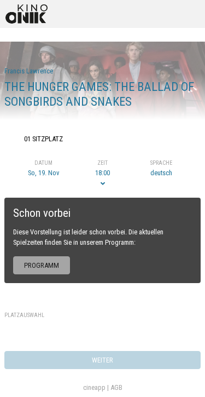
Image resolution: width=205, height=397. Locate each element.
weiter (102, 360)
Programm (41, 265)
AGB (116, 387)
